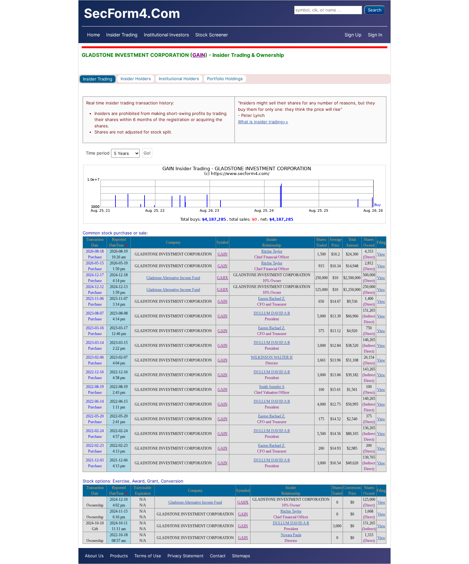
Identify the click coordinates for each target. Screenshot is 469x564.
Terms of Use (147, 555)
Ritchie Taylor (271, 251)
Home (93, 34)
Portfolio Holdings (225, 78)
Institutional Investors (166, 34)
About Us (94, 555)
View (381, 254)
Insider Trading (122, 34)
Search (375, 9)
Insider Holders (136, 78)
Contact (218, 555)
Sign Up (353, 34)
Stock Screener (211, 34)
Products (119, 555)
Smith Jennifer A (272, 387)
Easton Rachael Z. (271, 298)
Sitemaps (241, 555)
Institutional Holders (179, 78)
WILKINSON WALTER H (272, 357)
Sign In (375, 34)
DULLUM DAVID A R (272, 313)
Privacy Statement (186, 555)
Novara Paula (291, 535)
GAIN (198, 55)
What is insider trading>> (263, 121)
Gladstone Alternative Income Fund (173, 278)
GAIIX (222, 278)
